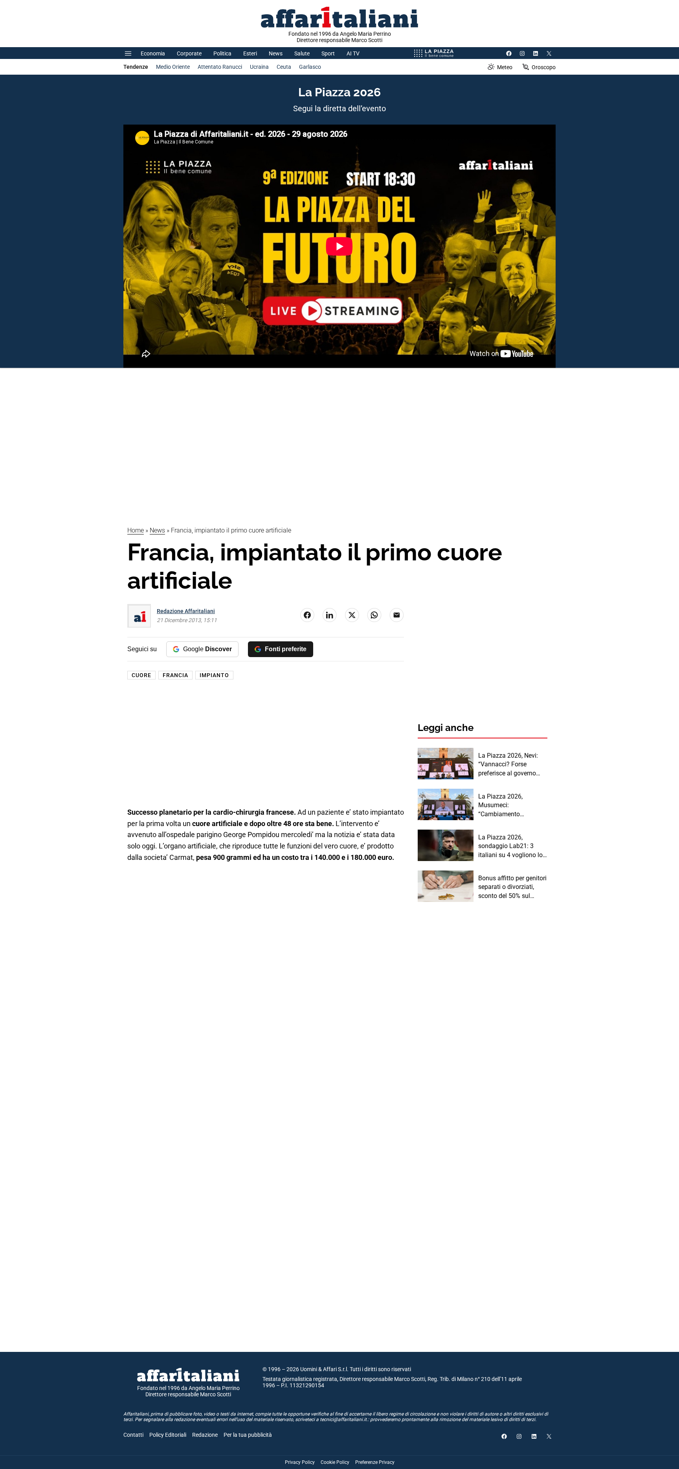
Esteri (250, 53)
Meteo (504, 67)
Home (135, 530)
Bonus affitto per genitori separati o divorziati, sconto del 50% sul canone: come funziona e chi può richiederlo (512, 887)
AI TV (353, 53)
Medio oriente (173, 67)
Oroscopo (544, 67)
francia (175, 675)
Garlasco (310, 67)
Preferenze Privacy (375, 1462)
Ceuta (284, 67)
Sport (328, 53)
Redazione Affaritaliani (186, 611)
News (276, 53)
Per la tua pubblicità (248, 1435)
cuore (141, 675)
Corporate (189, 53)
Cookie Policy (335, 1462)
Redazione (205, 1435)
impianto (214, 675)
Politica (222, 53)
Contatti (133, 1435)
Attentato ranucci (220, 67)
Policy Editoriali (167, 1435)
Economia (153, 53)
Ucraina (259, 67)
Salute (302, 53)
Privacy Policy (300, 1462)
